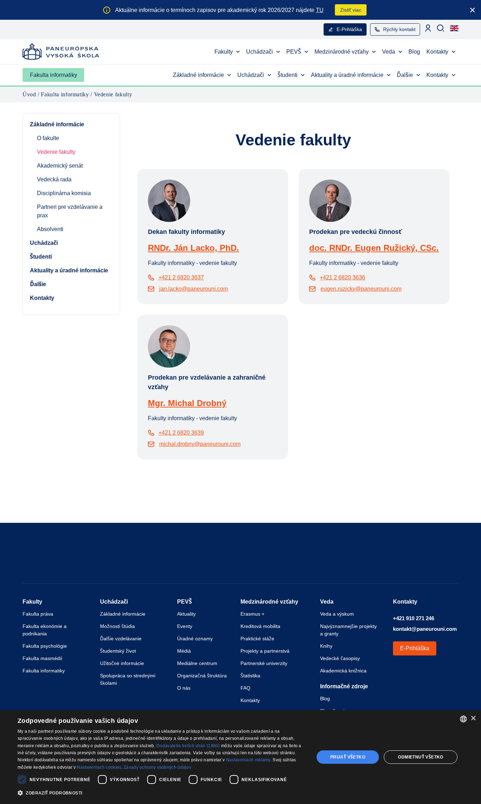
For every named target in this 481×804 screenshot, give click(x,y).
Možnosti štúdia (117, 626)
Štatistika (250, 675)
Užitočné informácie (122, 663)
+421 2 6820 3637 (181, 277)
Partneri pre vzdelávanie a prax (69, 211)
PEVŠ (293, 52)
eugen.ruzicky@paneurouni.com (360, 289)
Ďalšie (405, 75)
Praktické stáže (257, 638)
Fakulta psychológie (45, 646)
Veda (388, 52)
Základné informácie (198, 75)
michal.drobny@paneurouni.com (200, 444)
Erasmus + (252, 614)
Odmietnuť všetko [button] (420, 757)
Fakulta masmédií (42, 658)
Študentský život (118, 651)
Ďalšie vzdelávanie (121, 638)
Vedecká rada (54, 179)
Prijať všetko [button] (347, 757)
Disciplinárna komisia (64, 193)
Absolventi (50, 229)
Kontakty (437, 52)
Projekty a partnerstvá (265, 651)
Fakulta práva (38, 614)
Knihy (326, 646)
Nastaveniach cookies (99, 767)
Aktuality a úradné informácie (347, 75)
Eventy (184, 626)
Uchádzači (259, 52)
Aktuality (186, 614)
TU (320, 10)
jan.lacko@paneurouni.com (193, 289)
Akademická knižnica (343, 670)
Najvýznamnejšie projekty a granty (348, 629)
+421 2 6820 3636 (342, 277)
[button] (161, 793)
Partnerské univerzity (264, 663)
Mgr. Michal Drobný (187, 403)
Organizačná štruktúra (202, 675)
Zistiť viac (350, 10)
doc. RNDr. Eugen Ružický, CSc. (374, 248)
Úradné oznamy (195, 638)
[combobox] (463, 719)
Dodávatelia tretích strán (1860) (188, 745)
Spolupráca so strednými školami (127, 679)
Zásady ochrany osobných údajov (157, 767)
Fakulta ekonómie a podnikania (45, 629)
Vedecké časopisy (340, 658)
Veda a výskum (337, 614)
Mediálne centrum (197, 663)
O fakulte (48, 138)
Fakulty (223, 52)
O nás (183, 688)
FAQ (245, 688)
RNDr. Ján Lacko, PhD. (193, 248)
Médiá (184, 651)
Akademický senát (60, 166)
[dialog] (240, 757)
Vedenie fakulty (56, 152)
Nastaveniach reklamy (248, 759)
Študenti (287, 75)
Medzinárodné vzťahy (341, 52)
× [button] (473, 718)
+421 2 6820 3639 (181, 433)
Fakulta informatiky (53, 75)
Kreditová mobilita (260, 626)
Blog (414, 52)
